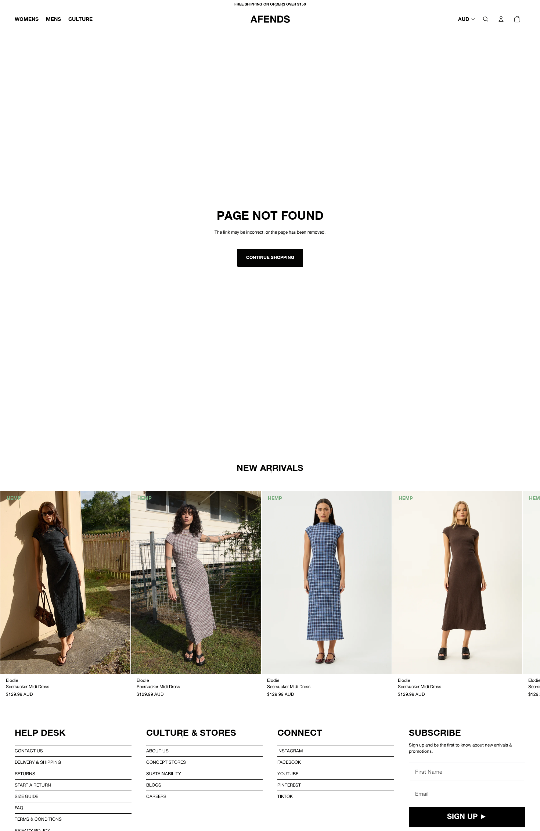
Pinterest (289, 785)
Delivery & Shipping (38, 762)
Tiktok (285, 796)
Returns (25, 773)
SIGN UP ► (467, 817)
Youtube (287, 773)
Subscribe (435, 732)
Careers (156, 796)
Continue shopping (270, 257)
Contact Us (29, 750)
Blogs (153, 785)
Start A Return (33, 785)
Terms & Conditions (38, 819)
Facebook (289, 762)
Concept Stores (166, 762)
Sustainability (163, 773)
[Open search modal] (486, 19)
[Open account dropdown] (501, 19)
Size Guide (26, 796)
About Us (157, 750)
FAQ (19, 807)
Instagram (290, 750)
